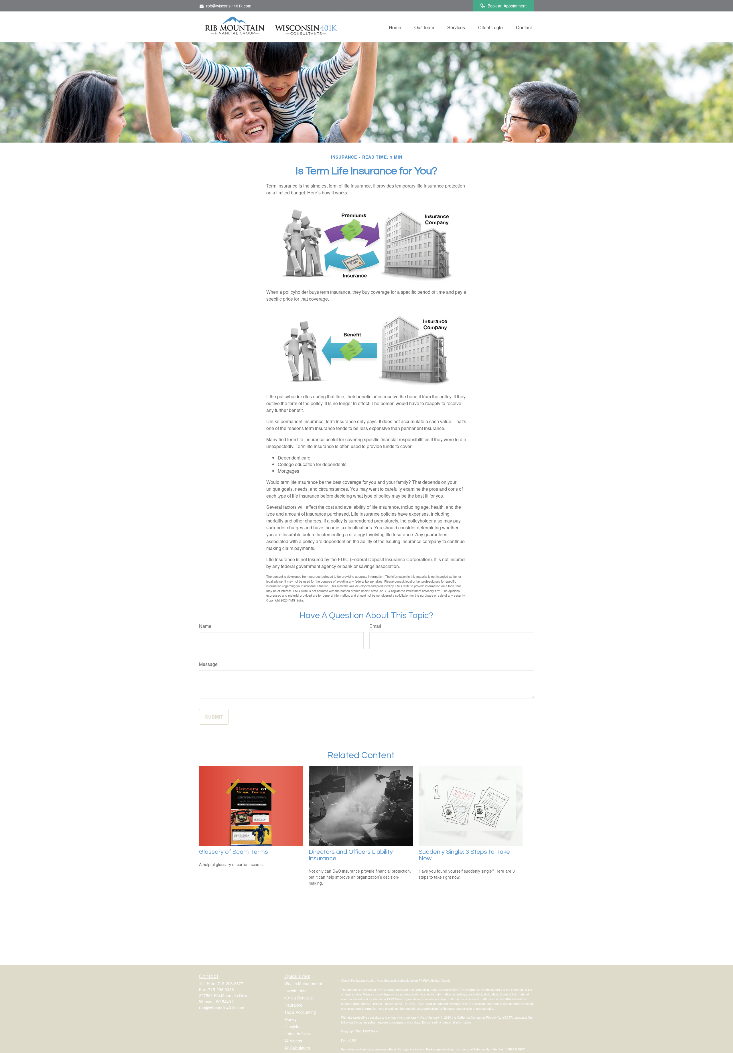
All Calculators (297, 1048)
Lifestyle (291, 1026)
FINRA (510, 1049)
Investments (295, 990)
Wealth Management (303, 983)
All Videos (293, 1041)
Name (205, 626)
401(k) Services (298, 998)
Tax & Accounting (300, 1012)
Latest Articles (297, 1033)
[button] (395, 27)
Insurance (293, 1005)
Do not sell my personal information (446, 1022)
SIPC (521, 1049)
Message (208, 664)
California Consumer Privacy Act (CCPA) (485, 1017)
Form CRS (348, 1040)
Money (290, 1019)
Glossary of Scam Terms (233, 852)
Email (375, 626)
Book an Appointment (507, 6)
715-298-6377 (230, 983)
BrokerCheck (440, 980)
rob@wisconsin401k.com (228, 6)
